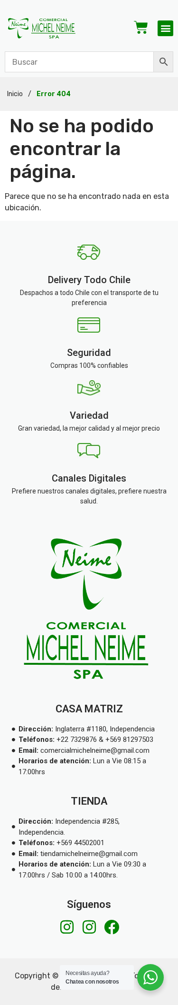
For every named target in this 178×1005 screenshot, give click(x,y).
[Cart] (141, 27)
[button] (165, 28)
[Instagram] (67, 927)
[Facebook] (111, 927)
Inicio (15, 94)
